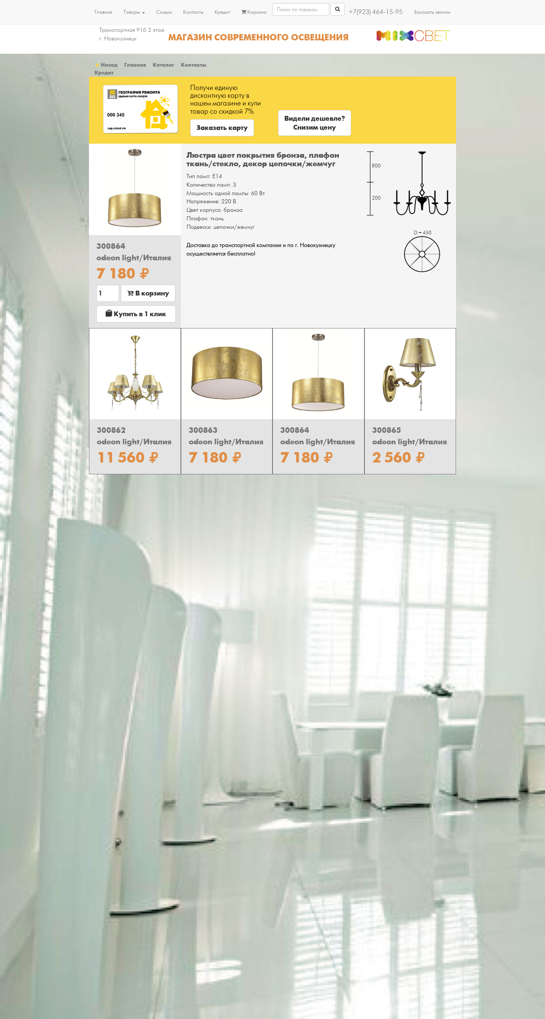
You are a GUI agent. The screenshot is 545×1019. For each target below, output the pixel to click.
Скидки (164, 12)
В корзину (151, 293)
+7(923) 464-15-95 (376, 12)
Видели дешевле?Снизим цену (314, 123)
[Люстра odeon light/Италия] (135, 189)
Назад (109, 65)
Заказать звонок (432, 12)
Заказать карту (222, 127)
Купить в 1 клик (139, 314)
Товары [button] (132, 12)
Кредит (222, 12)
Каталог (163, 65)
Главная (103, 12)
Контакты (193, 12)
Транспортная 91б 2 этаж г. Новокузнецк (132, 34)
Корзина (256, 12)
